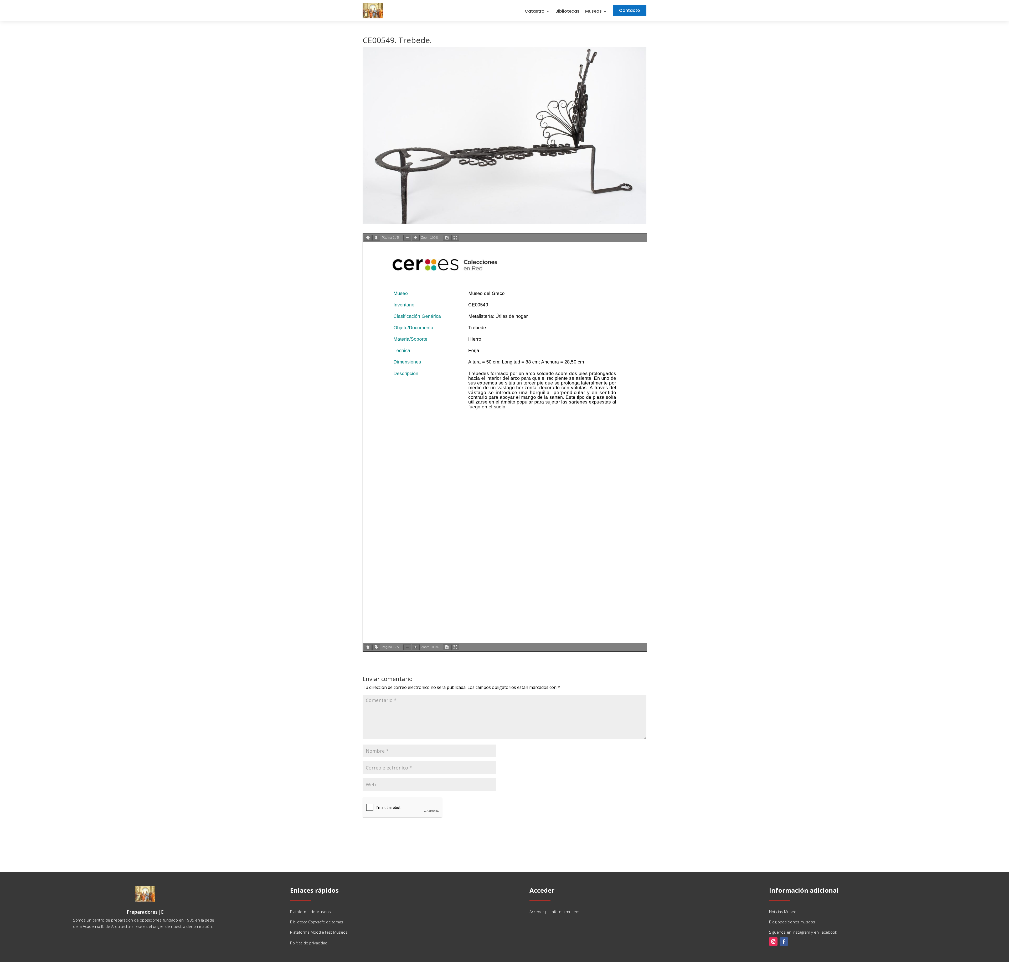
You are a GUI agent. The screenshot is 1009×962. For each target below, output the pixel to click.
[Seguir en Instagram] (773, 941)
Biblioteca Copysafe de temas (316, 921)
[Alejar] (407, 238)
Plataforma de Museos (310, 911)
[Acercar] (416, 238)
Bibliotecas (567, 11)
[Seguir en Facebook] (784, 941)
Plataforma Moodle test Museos (319, 932)
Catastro (534, 11)
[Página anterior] (368, 238)
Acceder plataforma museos (554, 911)
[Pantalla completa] (455, 238)
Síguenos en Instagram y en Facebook (803, 932)
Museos (593, 11)
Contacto (629, 10)
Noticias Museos (784, 911)
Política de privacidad (308, 942)
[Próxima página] (376, 238)
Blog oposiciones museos (792, 921)
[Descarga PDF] (447, 238)
